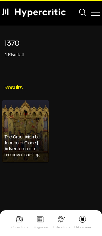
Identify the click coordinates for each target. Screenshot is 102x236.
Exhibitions (61, 227)
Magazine (40, 227)
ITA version (82, 227)
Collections (19, 227)
